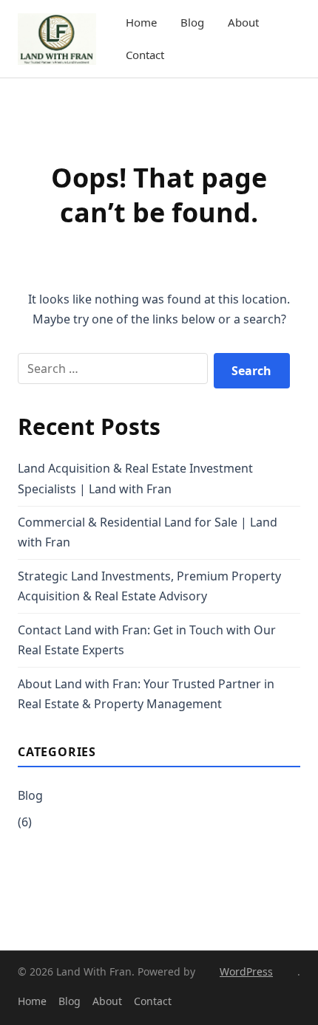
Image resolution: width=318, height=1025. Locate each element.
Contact (145, 54)
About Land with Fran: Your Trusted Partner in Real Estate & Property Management (146, 694)
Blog (192, 22)
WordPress (246, 971)
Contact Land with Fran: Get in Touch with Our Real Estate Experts (147, 640)
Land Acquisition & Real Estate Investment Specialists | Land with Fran (135, 478)
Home (141, 22)
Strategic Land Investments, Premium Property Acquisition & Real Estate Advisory (149, 586)
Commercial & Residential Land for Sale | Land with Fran (147, 532)
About (243, 22)
